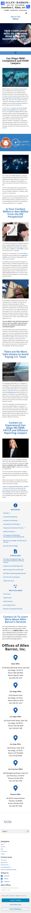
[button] (15, 52)
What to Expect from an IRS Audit (13, 570)
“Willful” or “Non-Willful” (17, 249)
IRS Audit (6, 513)
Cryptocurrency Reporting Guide (13, 566)
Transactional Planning (10, 517)
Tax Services (7, 594)
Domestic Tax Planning (10, 520)
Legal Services (7, 598)
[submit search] (28, 831)
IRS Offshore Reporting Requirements (14, 573)
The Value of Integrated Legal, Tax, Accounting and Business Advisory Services (13, 560)
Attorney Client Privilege (10, 546)
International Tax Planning (11, 524)
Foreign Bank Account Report (12, 98)
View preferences (15, 909)
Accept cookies (15, 900)
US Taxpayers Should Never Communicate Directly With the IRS (13, 536)
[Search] (15, 831)
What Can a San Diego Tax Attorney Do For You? (15, 541)
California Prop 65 (8, 581)
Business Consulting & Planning (12, 609)
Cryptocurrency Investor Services (13, 528)
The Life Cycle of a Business (11, 577)
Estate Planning (7, 601)
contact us (19, 467)
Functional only (15, 904)
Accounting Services (9, 605)
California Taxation (9, 531)
